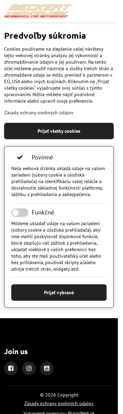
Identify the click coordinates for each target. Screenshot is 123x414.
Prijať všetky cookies (59, 131)
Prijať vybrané (59, 292)
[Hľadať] (93, 11)
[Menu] (109, 11)
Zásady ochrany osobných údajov (38, 112)
